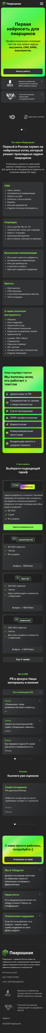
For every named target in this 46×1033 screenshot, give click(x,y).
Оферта (6, 1018)
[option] (12, 119)
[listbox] (23, 119)
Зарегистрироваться (23, 527)
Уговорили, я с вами (23, 859)
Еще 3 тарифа (23, 659)
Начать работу (23, 71)
